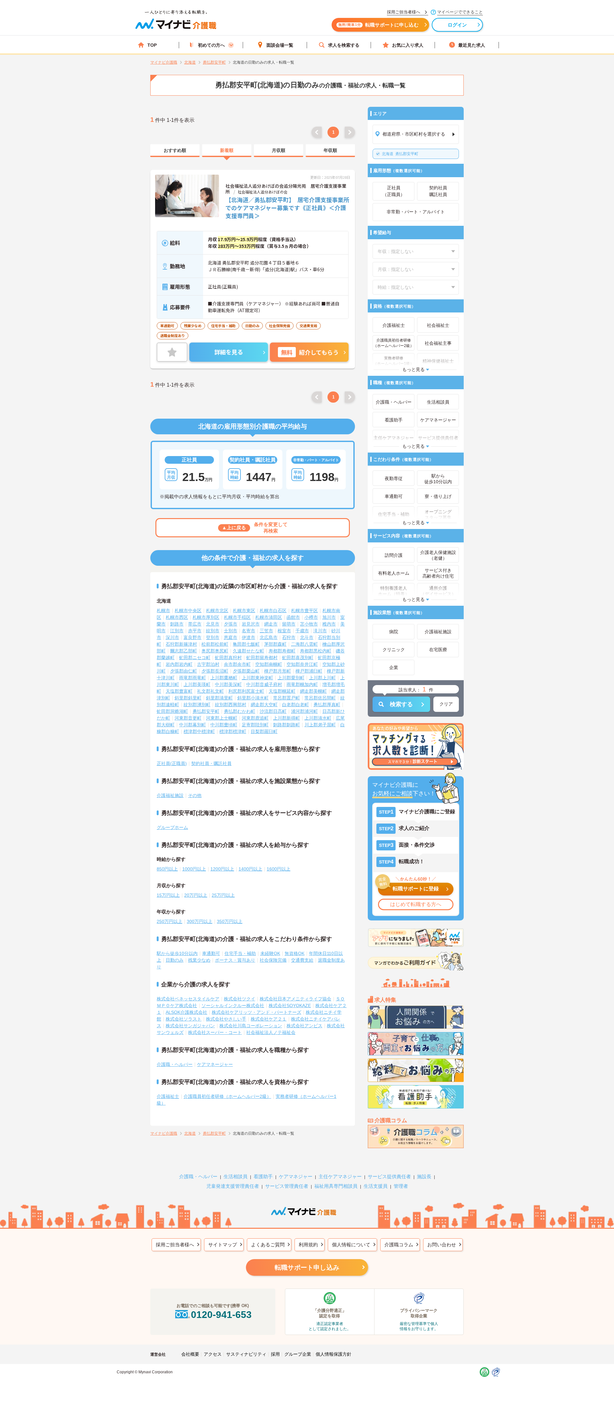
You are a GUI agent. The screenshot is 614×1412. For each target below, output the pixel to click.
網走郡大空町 (264, 704)
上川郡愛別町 (291, 677)
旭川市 (329, 617)
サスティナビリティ (246, 1354)
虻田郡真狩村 (228, 657)
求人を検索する (343, 45)
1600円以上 (278, 869)
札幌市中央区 (188, 610)
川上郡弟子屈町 (320, 724)
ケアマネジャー (295, 1176)
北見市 (212, 624)
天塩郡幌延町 (282, 691)
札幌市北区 (217, 610)
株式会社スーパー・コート (215, 1032)
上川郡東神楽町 (257, 677)
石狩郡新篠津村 (181, 644)
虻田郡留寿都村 (262, 657)
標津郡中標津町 (199, 731)
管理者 (401, 1186)
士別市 (230, 630)
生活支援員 (376, 1186)
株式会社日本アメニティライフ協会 (295, 998)
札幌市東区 (244, 610)
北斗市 (306, 637)
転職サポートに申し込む (378, 25)
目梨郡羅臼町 (264, 731)
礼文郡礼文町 (210, 691)
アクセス (213, 1354)
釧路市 (177, 624)
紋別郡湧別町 (197, 704)
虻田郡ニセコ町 (194, 657)
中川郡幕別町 (192, 724)
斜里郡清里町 (219, 697)
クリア (446, 703)
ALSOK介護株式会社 (186, 1012)
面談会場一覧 (279, 45)
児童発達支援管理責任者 (232, 1186)
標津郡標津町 (232, 731)
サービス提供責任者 (389, 1176)
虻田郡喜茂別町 (297, 657)
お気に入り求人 (407, 45)
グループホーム (172, 827)
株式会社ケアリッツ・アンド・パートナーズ (256, 1012)
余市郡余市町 (237, 664)
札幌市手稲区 (237, 617)
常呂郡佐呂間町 (320, 697)
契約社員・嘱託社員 (211, 763)
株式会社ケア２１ (269, 1019)
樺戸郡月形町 (277, 671)
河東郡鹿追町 (255, 718)
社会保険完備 (273, 960)
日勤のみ (175, 960)
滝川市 (320, 630)
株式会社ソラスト (183, 1019)
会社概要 (190, 1354)
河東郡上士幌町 (221, 718)
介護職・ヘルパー (175, 1064)
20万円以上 (195, 895)
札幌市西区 (177, 617)
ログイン (457, 25)
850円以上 (167, 869)
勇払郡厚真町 (326, 704)
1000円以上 (194, 869)
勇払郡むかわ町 (239, 711)
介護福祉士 (168, 1096)
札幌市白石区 (273, 610)
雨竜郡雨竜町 (192, 677)
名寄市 (248, 630)
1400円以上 (250, 869)
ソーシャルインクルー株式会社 (232, 1005)
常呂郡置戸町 (286, 697)
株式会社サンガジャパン (190, 1025)
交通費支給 (302, 960)
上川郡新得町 (286, 718)
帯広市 (194, 624)
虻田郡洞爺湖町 (172, 711)
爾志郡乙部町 (183, 650)
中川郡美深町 (228, 684)
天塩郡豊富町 (179, 691)
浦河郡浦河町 (304, 711)
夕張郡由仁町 (183, 671)
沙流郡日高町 (273, 711)
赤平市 (194, 630)
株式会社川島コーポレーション (250, 1025)
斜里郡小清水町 (253, 697)
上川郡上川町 (322, 677)
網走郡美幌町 (313, 691)
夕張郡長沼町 (214, 671)
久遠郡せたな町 (248, 650)
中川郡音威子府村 (264, 684)
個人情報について (351, 1244)
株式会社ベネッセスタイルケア (188, 998)
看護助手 (263, 1176)
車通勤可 (211, 953)
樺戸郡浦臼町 (308, 671)
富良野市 (192, 637)
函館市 (293, 617)
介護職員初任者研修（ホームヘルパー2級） (227, 1096)
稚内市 (329, 624)
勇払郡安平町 (400, 154)
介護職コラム (398, 1244)
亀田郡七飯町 (246, 644)
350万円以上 (229, 921)
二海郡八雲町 (304, 644)
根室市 (284, 630)
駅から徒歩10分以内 (177, 953)
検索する (401, 704)
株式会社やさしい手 (226, 1019)
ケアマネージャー (215, 1064)
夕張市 (230, 624)
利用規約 (308, 1244)
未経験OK (270, 953)
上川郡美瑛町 (197, 684)
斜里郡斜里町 (188, 697)
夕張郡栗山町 (246, 671)
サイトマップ (222, 1244)
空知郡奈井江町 (302, 664)
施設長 (424, 1176)
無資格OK (294, 953)
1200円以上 (222, 869)
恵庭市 (230, 637)
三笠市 (266, 630)
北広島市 (269, 637)
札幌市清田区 (268, 617)
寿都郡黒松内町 (315, 650)
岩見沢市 (251, 624)
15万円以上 (168, 895)
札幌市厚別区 (206, 617)
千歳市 (302, 630)
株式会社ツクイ (239, 998)
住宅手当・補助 (240, 953)
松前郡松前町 (214, 644)
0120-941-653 (221, 1314)
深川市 (172, 637)
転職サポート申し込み (307, 1267)
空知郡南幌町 (268, 664)
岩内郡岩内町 (179, 664)
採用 (275, 1354)
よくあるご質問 (268, 1244)
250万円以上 (169, 921)
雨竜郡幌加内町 (302, 684)
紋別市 (212, 630)
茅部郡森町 (275, 644)
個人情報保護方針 (333, 1354)
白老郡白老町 (295, 704)
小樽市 (311, 617)
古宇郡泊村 (208, 664)
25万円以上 (223, 895)
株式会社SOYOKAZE (290, 1005)
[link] (175, 150)
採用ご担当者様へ (175, 1244)
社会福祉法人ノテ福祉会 (270, 1032)
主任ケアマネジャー (340, 1176)
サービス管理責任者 (286, 1186)
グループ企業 (297, 1354)
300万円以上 (199, 921)
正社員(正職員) (172, 763)
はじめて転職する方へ (415, 904)
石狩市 (288, 637)
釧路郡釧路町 (286, 724)
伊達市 (248, 637)
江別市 (177, 630)
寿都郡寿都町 (282, 650)
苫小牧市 (309, 624)
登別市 (212, 637)
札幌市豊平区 (304, 610)
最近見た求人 (471, 45)
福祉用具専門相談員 (336, 1186)
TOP (152, 45)
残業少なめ (199, 960)
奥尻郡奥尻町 (214, 650)
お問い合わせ (441, 1244)
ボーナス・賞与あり (235, 960)
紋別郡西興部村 (230, 704)
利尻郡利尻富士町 (246, 691)
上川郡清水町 (317, 718)
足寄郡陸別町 (255, 724)
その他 (194, 795)
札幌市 (163, 610)
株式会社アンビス (304, 1025)
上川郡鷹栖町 (223, 677)
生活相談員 (236, 1176)
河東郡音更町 (188, 718)
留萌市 (288, 624)
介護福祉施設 (170, 795)
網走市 (271, 624)
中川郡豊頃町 (223, 724)
